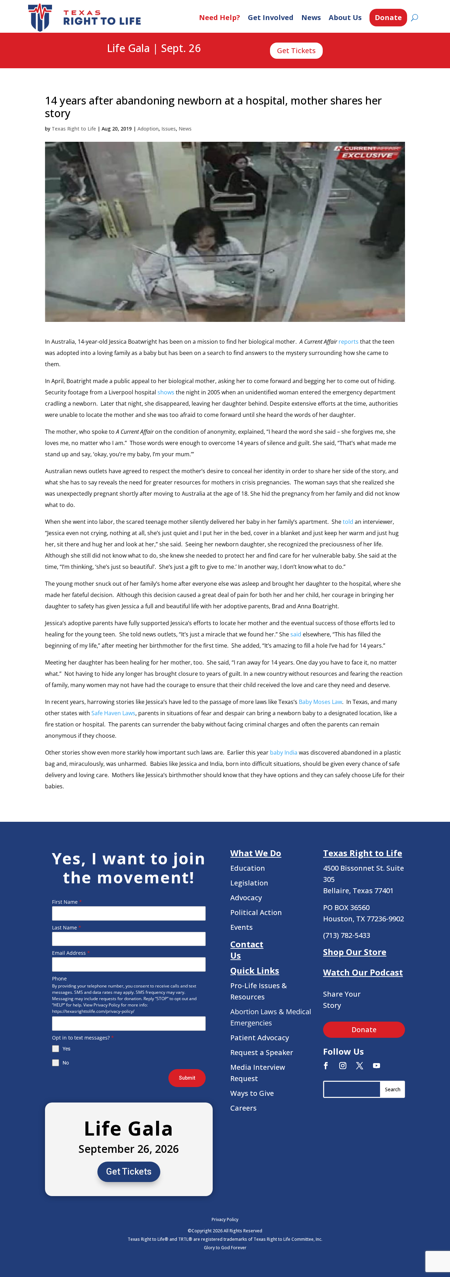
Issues (168, 128)
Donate (388, 17)
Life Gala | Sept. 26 (154, 48)
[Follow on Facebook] (326, 1066)
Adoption (148, 128)
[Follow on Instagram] (343, 1066)
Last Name (66, 927)
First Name (67, 901)
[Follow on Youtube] (376, 1066)
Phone (59, 978)
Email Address (71, 952)
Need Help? (219, 17)
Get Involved (271, 17)
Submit (187, 1078)
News (311, 17)
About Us (345, 17)
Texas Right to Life (74, 128)
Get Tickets (296, 50)
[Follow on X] (360, 1066)
